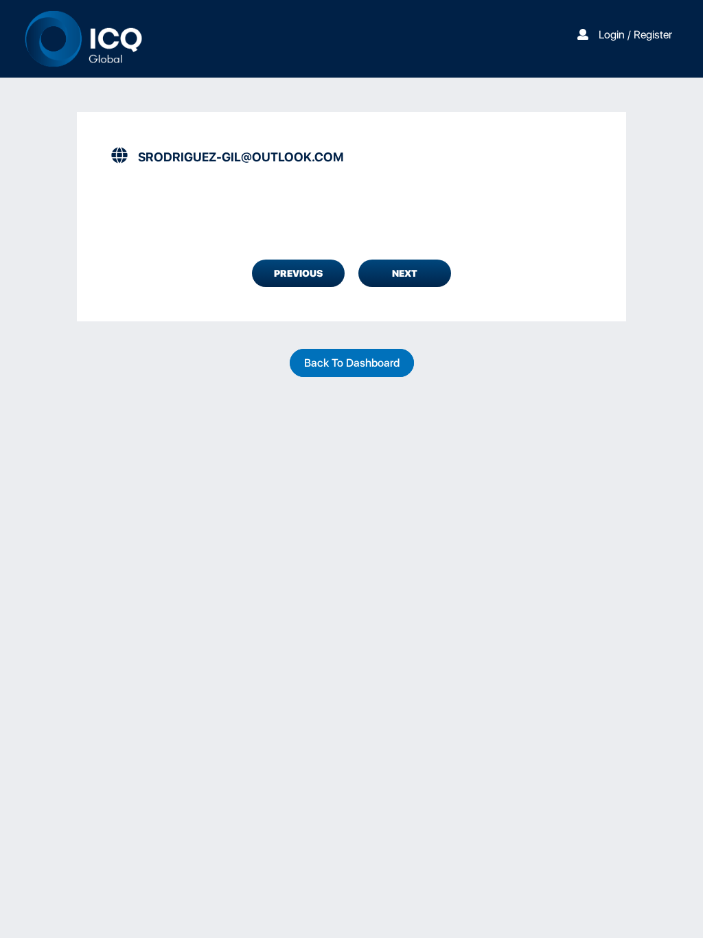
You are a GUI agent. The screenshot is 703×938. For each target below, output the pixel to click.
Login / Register (635, 34)
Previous (298, 273)
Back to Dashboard (352, 362)
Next (404, 273)
